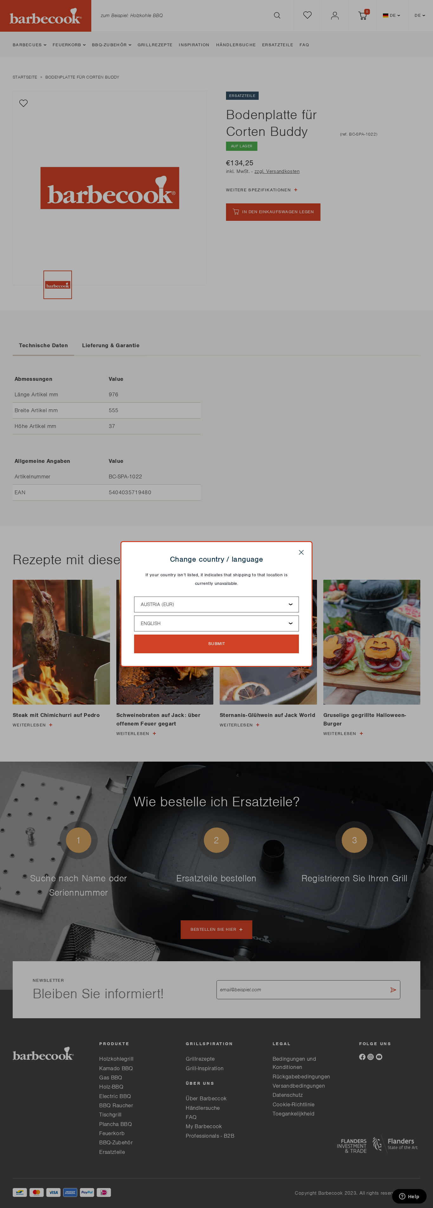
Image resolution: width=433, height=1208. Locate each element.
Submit (216, 643)
